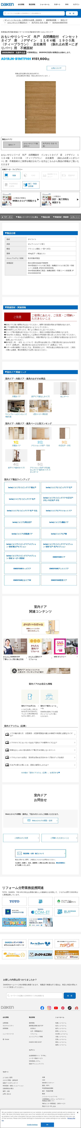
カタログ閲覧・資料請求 (10, 1080)
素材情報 (31, 1023)
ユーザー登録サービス (36, 1058)
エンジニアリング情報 (36, 1036)
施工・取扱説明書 (47, 1091)
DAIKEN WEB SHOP (35, 1042)
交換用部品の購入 (8, 1088)
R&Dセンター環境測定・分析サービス (53, 1103)
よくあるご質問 (7, 1077)
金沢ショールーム (60, 1028)
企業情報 (5, 1023)
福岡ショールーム (60, 1045)
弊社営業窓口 (60, 863)
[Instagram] (49, 1009)
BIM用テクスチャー (48, 1083)
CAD (43, 1080)
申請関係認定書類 (47, 1088)
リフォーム (33, 1034)
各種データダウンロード (10, 1083)
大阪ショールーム (60, 1036)
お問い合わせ (7, 1094)
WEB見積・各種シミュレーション (13, 1085)
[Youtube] (56, 1009)
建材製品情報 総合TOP (36, 1025)
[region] (40, 1118)
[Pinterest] (63, 1009)
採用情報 (5, 1028)
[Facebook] (42, 1009)
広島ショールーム (60, 1039)
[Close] (77, 1112)
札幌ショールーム (60, 1023)
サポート (6, 1072)
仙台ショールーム (60, 1025)
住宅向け (33, 1028)
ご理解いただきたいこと (59, 838)
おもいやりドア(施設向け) (31, 144)
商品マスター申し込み (49, 1106)
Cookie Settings (32, 1124)
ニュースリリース (8, 1034)
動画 (43, 1094)
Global (7, 1039)
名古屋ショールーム (61, 1034)
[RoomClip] (76, 1009)
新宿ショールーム (60, 1031)
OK (47, 1124)
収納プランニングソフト (36, 1064)
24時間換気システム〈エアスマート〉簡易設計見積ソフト (54, 1100)
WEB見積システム (34, 1061)
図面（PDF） (46, 1085)
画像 (43, 1077)
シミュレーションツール (49, 1096)
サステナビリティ (8, 1025)
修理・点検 (6, 1091)
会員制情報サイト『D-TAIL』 (38, 1055)
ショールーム (59, 1017)
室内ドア (11, 145)
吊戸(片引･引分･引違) (50, 144)
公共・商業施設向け (36, 1031)
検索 (71, 13)
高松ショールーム (60, 1042)
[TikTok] (70, 1009)
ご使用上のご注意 (21, 838)
